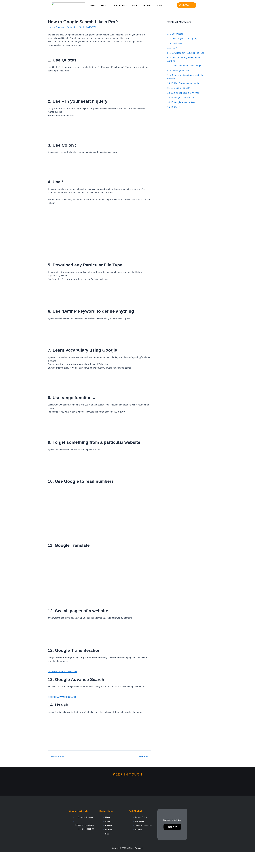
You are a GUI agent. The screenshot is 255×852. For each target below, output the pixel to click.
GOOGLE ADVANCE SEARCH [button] (62, 697)
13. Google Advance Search (184, 102)
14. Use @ (176, 107)
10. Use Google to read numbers (186, 83)
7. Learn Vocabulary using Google (185, 66)
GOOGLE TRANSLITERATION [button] (62, 671)
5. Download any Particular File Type (186, 53)
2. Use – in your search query (183, 38)
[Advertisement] (187, 151)
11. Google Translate (180, 88)
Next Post (145, 756)
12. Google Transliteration (183, 97)
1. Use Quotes (176, 34)
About (104, 5)
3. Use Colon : (176, 43)
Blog (159, 5)
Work (135, 5)
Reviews (147, 5)
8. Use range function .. (180, 70)
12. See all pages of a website (185, 93)
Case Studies (119, 5)
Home (93, 5)
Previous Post (56, 756)
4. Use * (173, 48)
